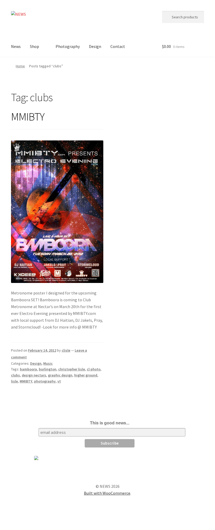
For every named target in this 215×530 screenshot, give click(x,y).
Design (95, 46)
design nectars (34, 375)
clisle (66, 350)
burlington (47, 369)
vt (59, 381)
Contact (117, 46)
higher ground (85, 375)
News (16, 46)
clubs (15, 375)
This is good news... (109, 423)
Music (48, 363)
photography (45, 381)
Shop (34, 46)
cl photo (93, 369)
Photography (68, 46)
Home (20, 66)
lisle (14, 381)
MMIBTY (27, 116)
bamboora (28, 369)
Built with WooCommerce (107, 493)
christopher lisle (71, 369)
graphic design (60, 375)
